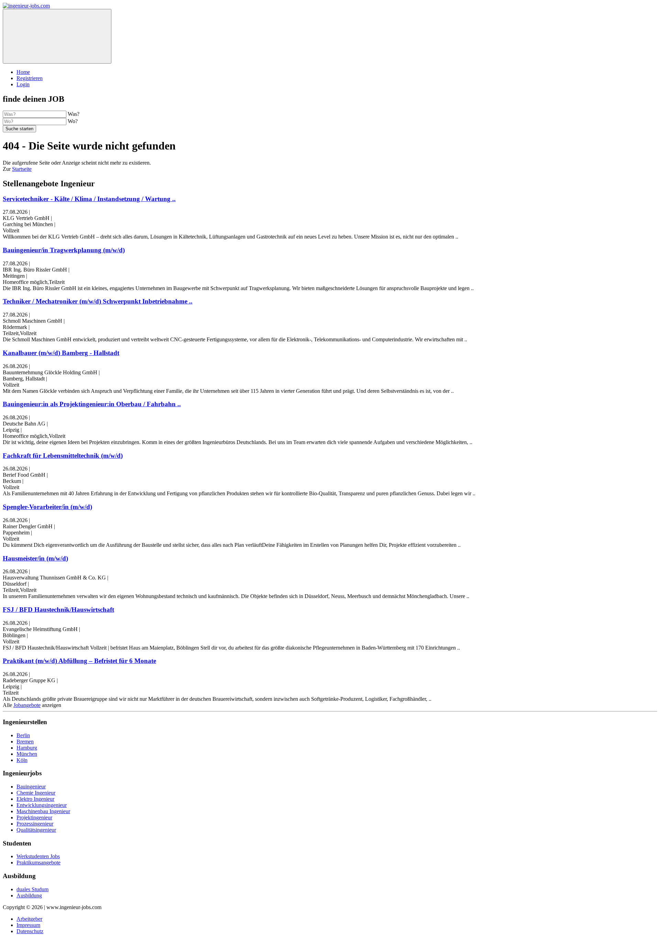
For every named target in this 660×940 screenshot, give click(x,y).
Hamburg (26, 748)
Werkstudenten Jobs (38, 856)
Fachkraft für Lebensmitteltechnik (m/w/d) (63, 455)
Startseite (22, 169)
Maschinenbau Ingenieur (43, 811)
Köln (22, 760)
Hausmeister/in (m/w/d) (35, 558)
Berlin (23, 735)
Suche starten (19, 128)
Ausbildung (29, 895)
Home (23, 72)
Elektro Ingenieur (35, 799)
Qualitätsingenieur (36, 830)
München (26, 754)
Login (23, 84)
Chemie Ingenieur (35, 793)
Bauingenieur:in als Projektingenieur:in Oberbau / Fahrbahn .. (92, 404)
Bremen (25, 741)
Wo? (73, 121)
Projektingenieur (34, 817)
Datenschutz (29, 931)
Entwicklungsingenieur (41, 805)
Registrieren (29, 78)
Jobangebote (27, 705)
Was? (73, 114)
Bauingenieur (31, 786)
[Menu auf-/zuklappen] (57, 36)
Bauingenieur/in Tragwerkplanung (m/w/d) (64, 250)
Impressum (28, 925)
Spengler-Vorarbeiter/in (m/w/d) (47, 506)
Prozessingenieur (34, 824)
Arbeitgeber (29, 919)
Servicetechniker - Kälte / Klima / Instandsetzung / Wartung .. (89, 198)
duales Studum (32, 889)
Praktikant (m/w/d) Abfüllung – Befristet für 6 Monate (79, 660)
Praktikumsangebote (38, 862)
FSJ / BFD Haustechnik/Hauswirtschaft (58, 609)
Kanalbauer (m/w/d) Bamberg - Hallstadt (61, 352)
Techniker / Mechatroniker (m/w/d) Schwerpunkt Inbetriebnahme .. (97, 301)
